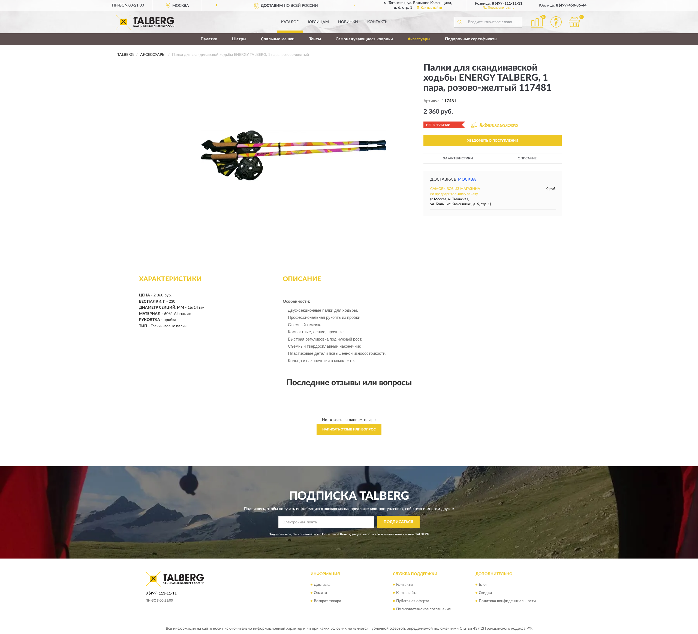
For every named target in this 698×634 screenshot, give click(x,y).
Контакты (378, 22)
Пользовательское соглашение (423, 609)
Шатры (239, 39)
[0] (574, 22)
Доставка (322, 585)
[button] (498, 7)
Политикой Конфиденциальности (348, 534)
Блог (483, 585)
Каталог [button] (290, 22)
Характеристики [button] (458, 158)
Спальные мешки (277, 39)
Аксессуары (419, 39)
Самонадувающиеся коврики (364, 39)
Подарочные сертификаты (471, 39)
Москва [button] (467, 179)
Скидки (485, 593)
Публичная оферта (412, 601)
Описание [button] (527, 158)
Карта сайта (406, 593)
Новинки (348, 22)
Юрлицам (318, 22)
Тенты (315, 39)
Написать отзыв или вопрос (349, 429)
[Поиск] (459, 22)
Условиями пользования (395, 534)
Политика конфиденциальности (507, 601)
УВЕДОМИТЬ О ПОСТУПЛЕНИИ (492, 140)
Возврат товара (327, 601)
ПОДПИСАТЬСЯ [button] (398, 522)
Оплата (320, 593)
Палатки (209, 39)
